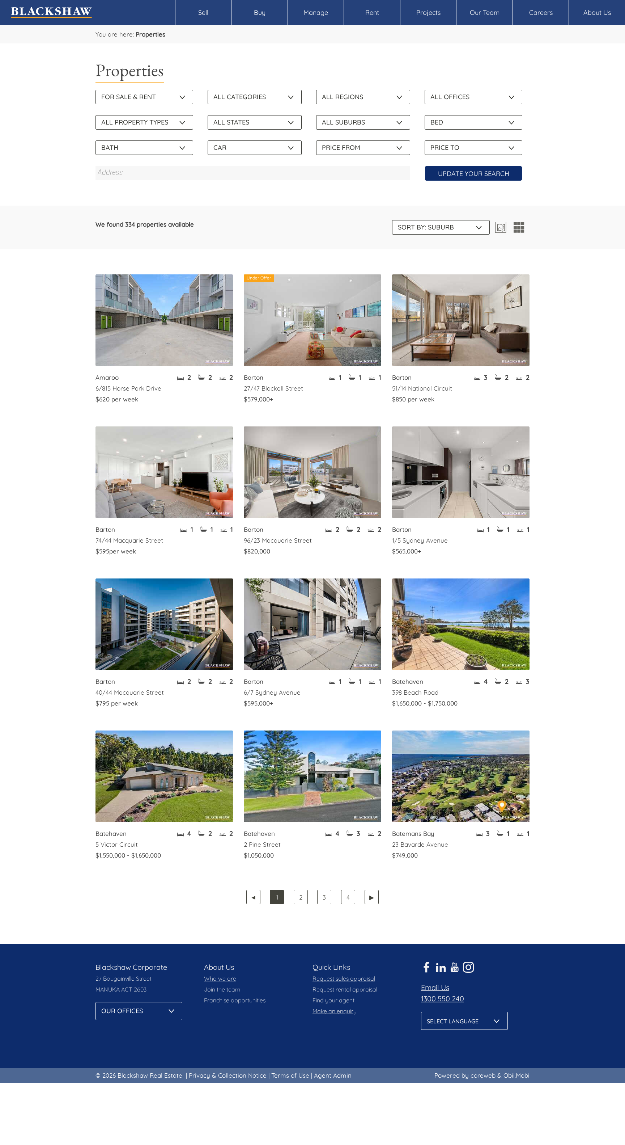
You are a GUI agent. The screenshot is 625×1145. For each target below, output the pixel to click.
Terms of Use (290, 1075)
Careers (541, 12)
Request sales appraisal (343, 978)
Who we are (220, 978)
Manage (315, 12)
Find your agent (333, 1000)
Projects (428, 12)
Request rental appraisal (344, 989)
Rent (372, 12)
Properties (150, 34)
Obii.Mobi (516, 1075)
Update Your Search (473, 173)
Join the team (222, 989)
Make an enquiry (334, 1011)
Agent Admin (333, 1075)
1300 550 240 (442, 998)
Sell (203, 12)
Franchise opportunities (234, 1000)
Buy (259, 12)
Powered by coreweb (465, 1075)
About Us (597, 12)
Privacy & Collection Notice (228, 1075)
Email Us (435, 987)
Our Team (484, 12)
